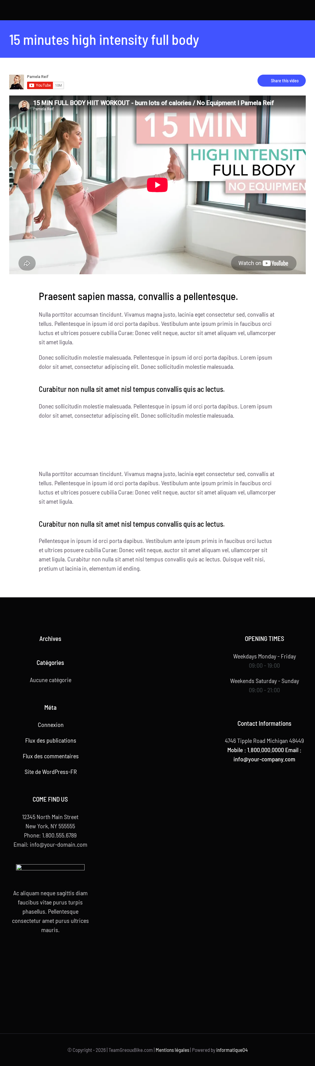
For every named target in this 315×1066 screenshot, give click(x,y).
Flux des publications (50, 740)
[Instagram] (59, 955)
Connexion (51, 724)
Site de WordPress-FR (51, 771)
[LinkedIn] (68, 955)
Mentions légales (172, 1050)
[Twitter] (41, 955)
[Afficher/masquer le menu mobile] (303, 11)
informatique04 (232, 1050)
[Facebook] (32, 955)
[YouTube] (50, 955)
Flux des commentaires (51, 755)
